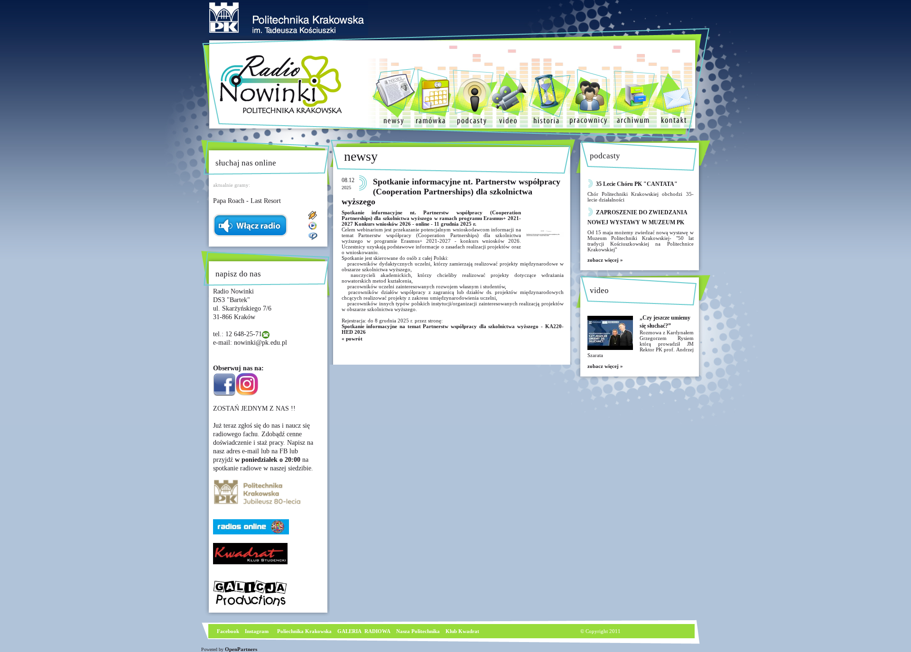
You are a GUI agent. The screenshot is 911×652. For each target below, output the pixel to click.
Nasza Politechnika (418, 631)
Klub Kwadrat (462, 631)
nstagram (258, 631)
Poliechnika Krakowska (305, 631)
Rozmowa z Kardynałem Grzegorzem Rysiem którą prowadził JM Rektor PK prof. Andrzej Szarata (640, 344)
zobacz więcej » (605, 260)
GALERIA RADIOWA (363, 631)
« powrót (352, 338)
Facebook (227, 631)
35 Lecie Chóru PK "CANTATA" (637, 184)
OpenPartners (241, 649)
